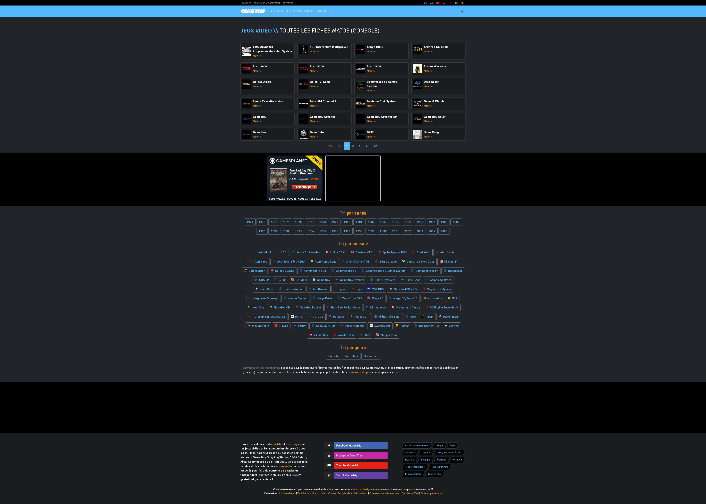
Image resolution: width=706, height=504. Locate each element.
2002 (407, 231)
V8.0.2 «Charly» (361, 489)
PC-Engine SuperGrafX (443, 307)
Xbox (367, 335)
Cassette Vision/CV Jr (420, 261)
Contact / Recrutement (417, 445)
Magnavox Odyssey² (265, 298)
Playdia (283, 326)
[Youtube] (438, 3)
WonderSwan (345, 335)
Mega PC (377, 298)
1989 (456, 222)
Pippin (429, 317)
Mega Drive (324, 298)
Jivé (404, 489)
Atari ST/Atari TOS (358, 261)
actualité (276, 444)
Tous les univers (440, 466)
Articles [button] (277, 11)
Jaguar (342, 289)
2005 (444, 231)
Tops (452, 445)
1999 (371, 231)
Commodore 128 (315, 271)
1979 (334, 222)
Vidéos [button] (308, 11)
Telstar (404, 326)
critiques (295, 444)
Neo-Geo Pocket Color (345, 307)
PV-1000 (338, 317)
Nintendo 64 (378, 307)
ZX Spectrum (388, 335)
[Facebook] (425, 3)
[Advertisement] (411, 178)
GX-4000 (301, 280)
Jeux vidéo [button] (293, 11)
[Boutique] (432, 3)
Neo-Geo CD (281, 307)
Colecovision (256, 271)
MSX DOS (377, 289)
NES (454, 298)
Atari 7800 (260, 261)
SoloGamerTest (410, 493)
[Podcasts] (456, 3)
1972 (262, 222)
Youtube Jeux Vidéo (307, 493)
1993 (298, 231)
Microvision (434, 298)
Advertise (288, 3)
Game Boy (323, 280)
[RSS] (462, 3)
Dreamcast (455, 271)
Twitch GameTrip (346, 475)
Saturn (301, 326)
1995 (322, 231)
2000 (383, 231)
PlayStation (450, 317)
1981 (359, 222)
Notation (457, 459)
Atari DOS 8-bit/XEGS (291, 261)
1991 (274, 231)
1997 (347, 231)
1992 (286, 231)
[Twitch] (444, 3)
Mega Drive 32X (351, 298)
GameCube (266, 289)
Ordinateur (371, 356)
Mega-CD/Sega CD (405, 298)
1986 (419, 222)
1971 (250, 222)
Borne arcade (388, 261)
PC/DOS (317, 317)
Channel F (450, 261)
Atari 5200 (446, 252)
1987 (432, 222)
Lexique (439, 445)
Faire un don (434, 474)
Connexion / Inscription (267, 3)
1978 (322, 222)
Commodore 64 (345, 271)
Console (333, 356)
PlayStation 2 (260, 326)
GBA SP (263, 280)
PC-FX (299, 317)
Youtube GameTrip (347, 465)
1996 (334, 231)
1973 (274, 222)
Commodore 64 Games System (385, 271)
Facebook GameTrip (348, 445)
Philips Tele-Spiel (389, 317)
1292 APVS (263, 252)
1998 (359, 231)
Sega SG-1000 (325, 326)
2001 (395, 231)
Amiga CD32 (337, 252)
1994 (310, 231)
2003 (419, 231)
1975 (286, 222)
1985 (407, 222)
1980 (347, 222)
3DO (283, 252)
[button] (332, 11)
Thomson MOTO (428, 326)
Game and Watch (440, 280)
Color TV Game (284, 271)
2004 (432, 231)
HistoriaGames (328, 493)
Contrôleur (351, 356)
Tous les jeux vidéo (415, 466)
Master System (297, 298)
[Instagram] (450, 3)
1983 (383, 222)
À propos (441, 459)
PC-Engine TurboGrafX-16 (268, 317)
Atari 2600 (423, 252)
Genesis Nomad (293, 289)
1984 (395, 222)
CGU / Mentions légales (449, 452)
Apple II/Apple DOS (394, 252)
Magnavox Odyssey (438, 289)
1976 (298, 222)
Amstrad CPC (363, 252)
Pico (413, 317)
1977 (310, 222)
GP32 (282, 280)
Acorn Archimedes (308, 252)
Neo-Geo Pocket (310, 307)
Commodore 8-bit (426, 271)
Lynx (359, 289)
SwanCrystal (382, 326)
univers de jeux (361, 372)
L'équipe (426, 452)
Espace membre (413, 474)
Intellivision (320, 289)
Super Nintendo (354, 326)
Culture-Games (287, 493)
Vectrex (453, 326)
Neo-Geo (258, 307)
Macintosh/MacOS (405, 289)
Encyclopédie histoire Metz (353, 493)
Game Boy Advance (352, 280)
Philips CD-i (360, 317)
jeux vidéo (285, 466)
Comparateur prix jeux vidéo (384, 493)
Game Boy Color (384, 280)
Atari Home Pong (325, 261)
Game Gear (412, 280)
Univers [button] (321, 11)
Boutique (425, 459)
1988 (444, 222)
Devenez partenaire (431, 493)
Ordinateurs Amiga (407, 307)
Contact (246, 3)
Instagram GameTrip (349, 455)
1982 (371, 222)
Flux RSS (409, 459)
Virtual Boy (320, 335)
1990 (262, 231)
